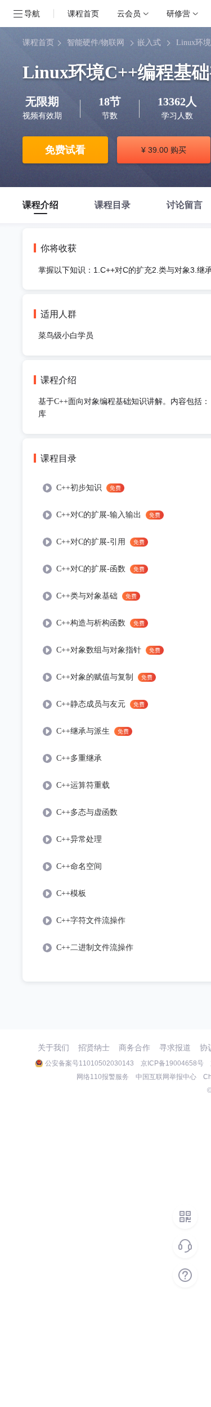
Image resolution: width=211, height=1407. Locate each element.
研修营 (178, 13)
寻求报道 (175, 1047)
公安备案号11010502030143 (89, 1063)
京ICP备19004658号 (172, 1063)
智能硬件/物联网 (95, 42)
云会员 (129, 13)
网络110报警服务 (103, 1077)
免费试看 (65, 150)
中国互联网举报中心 (166, 1077)
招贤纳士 (94, 1047)
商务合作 (134, 1047)
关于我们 (53, 1047)
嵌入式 (149, 42)
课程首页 (83, 13)
